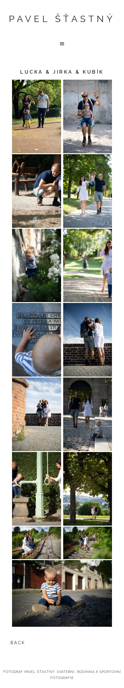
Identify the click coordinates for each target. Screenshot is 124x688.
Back (18, 642)
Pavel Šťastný (62, 19)
